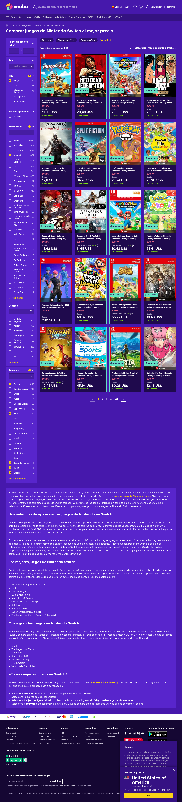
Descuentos (44, 743)
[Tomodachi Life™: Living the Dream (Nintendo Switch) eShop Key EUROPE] (160, 140)
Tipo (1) (45, 40)
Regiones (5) (87, 40)
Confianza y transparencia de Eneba (20, 743)
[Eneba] (17, 6)
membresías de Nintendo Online (133, 496)
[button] (123, 399)
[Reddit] (142, 733)
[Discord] (138, 733)
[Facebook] (125, 733)
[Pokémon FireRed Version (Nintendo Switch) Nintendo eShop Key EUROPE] (125, 140)
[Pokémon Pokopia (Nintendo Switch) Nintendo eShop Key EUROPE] (160, 208)
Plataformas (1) (65, 40)
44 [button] (116, 399)
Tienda (14, 26)
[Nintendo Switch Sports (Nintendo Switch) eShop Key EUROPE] (90, 345)
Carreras (9, 740)
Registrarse (169, 7)
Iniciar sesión (156, 7)
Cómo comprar (45, 733)
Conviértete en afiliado (94, 740)
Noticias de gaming (93, 733)
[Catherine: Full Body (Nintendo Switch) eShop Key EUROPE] (160, 345)
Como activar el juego (70, 736)
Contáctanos (11, 736)
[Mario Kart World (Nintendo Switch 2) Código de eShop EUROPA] (125, 72)
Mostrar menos (16, 298)
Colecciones (44, 736)
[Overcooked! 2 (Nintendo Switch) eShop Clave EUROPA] (56, 72)
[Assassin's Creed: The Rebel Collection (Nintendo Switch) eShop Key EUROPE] (90, 208)
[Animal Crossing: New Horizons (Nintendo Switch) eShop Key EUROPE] (125, 276)
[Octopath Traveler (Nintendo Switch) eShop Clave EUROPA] (160, 276)
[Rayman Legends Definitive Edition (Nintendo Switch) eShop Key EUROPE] (56, 345)
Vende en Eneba (113, 733)
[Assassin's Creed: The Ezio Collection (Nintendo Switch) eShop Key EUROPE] (56, 140)
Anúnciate (111, 736)
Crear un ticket (67, 740)
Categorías (26, 26)
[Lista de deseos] (135, 7)
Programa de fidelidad (48, 740)
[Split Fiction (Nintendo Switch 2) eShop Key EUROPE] (90, 140)
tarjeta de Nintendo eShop (104, 682)
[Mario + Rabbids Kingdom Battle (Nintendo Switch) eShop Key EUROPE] (125, 208)
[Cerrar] (174, 770)
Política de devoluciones (71, 743)
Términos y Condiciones (115, 793)
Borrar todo (106, 40)
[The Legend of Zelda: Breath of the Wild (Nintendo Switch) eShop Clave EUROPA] (125, 345)
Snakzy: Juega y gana (94, 743)
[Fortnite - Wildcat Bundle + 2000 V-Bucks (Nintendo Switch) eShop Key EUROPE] (56, 276)
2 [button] (102, 399)
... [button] (111, 399)
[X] (129, 733)
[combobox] (69, 7)
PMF (63, 733)
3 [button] (106, 399)
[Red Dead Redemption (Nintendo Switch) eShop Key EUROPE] (90, 72)
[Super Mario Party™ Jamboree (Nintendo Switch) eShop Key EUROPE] (90, 276)
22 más (12, 362)
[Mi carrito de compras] (141, 7)
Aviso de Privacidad (66, 786)
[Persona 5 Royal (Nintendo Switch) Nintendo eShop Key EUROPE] (56, 208)
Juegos (37, 26)
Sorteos (88, 736)
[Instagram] (134, 733)
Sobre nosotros (12, 733)
